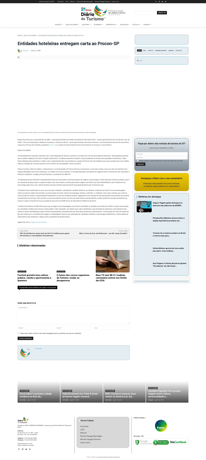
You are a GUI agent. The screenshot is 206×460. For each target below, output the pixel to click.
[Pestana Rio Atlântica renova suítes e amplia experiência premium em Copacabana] (144, 221)
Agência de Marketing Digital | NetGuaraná (109, 457)
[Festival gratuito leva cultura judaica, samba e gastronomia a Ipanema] (35, 261)
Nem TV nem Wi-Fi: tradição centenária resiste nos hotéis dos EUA (111, 278)
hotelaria (171, 50)
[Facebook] (156, 1)
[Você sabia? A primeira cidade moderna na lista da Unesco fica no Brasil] (39, 384)
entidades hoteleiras (160, 50)
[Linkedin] (162, 1)
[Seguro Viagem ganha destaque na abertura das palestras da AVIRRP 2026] (144, 206)
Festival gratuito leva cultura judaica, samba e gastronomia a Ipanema (34, 278)
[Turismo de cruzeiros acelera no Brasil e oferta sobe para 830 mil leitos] (144, 237)
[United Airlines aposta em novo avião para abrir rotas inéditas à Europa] (144, 252)
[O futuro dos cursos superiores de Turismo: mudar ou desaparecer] (74, 261)
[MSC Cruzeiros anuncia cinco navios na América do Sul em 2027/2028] (124, 384)
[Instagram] (159, 1)
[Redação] (20, 51)
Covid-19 (150, 50)
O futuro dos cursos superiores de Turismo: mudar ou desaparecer (73, 278)
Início (20, 35)
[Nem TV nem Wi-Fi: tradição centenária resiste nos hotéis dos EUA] (113, 261)
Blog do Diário (30, 35)
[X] (165, 1)
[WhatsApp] (175, 39)
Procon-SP (179, 50)
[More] (180, 39)
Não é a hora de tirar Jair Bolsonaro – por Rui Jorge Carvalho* (103, 233)
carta (144, 50)
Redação (25, 50)
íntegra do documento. (38, 222)
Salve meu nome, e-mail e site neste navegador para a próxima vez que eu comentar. (51, 333)
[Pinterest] (170, 39)
